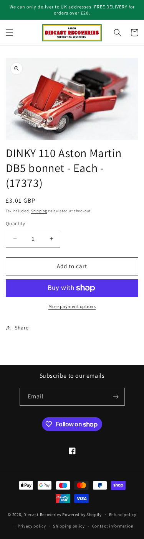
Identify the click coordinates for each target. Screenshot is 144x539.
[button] (9, 32)
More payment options (72, 306)
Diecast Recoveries (42, 514)
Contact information (113, 526)
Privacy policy (32, 526)
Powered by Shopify (82, 514)
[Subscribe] (116, 397)
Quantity (15, 223)
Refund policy (122, 514)
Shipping (39, 210)
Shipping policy (69, 526)
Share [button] (22, 327)
